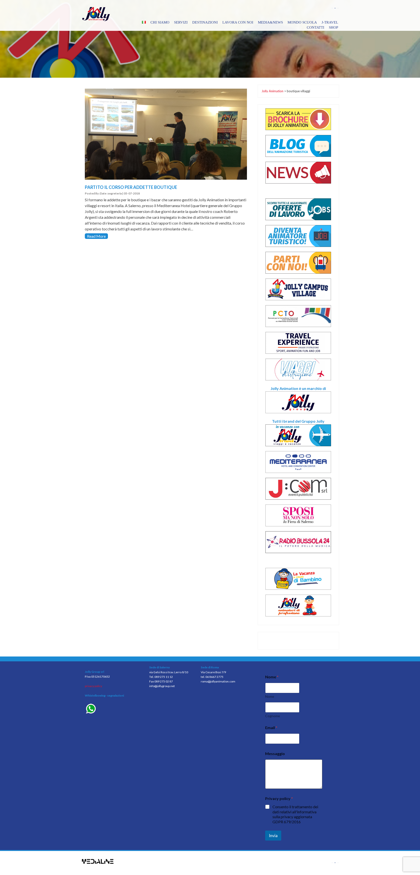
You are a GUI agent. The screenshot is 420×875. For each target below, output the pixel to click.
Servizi (181, 22)
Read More (96, 236)
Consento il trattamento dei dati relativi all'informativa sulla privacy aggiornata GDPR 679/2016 (295, 814)
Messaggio (275, 753)
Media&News (270, 22)
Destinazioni (205, 22)
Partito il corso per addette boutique (131, 187)
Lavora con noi (237, 22)
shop (333, 27)
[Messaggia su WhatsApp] (113, 709)
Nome (269, 696)
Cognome (272, 716)
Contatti (315, 27)
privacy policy (93, 686)
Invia (273, 835)
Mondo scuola (302, 22)
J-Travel (330, 22)
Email (271, 727)
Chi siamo (159, 22)
